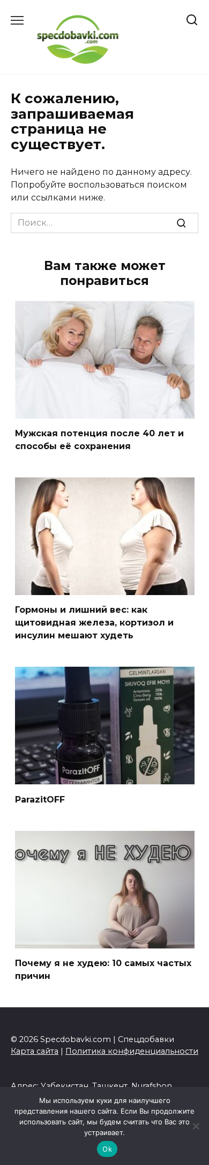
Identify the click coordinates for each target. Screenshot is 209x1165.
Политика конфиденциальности (131, 1051)
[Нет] (195, 1126)
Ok (107, 1149)
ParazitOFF (40, 799)
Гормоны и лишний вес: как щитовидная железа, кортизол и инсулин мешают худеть (94, 623)
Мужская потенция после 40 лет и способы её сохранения (99, 439)
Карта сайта (34, 1051)
